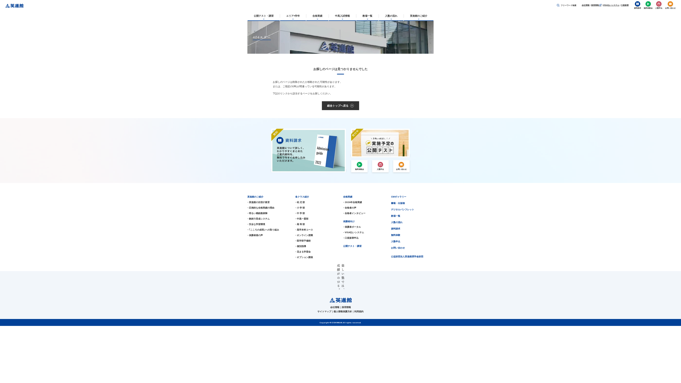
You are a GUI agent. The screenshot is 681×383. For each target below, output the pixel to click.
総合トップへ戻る (337, 105)
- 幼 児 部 (300, 202)
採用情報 (595, 5)
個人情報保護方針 (343, 311)
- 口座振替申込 (351, 238)
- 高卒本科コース (304, 229)
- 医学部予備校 (303, 240)
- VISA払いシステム (353, 232)
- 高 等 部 (300, 224)
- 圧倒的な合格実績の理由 (260, 207)
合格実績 (347, 196)
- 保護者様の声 (255, 235)
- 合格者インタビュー (354, 213)
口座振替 (625, 5)
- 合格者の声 (349, 207)
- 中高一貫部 (301, 218)
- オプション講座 (304, 257)
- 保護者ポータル (352, 227)
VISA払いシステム (611, 5)
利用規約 (359, 311)
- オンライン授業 (304, 235)
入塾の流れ (397, 222)
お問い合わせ (398, 247)
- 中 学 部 (300, 213)
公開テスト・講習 (352, 246)
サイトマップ (324, 311)
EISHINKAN (337, 323)
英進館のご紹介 (255, 196)
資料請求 (395, 228)
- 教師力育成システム (258, 218)
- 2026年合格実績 (352, 202)
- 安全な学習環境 (256, 224)
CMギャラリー (398, 196)
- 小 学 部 (300, 207)
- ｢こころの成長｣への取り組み (263, 229)
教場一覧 (395, 216)
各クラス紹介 (302, 196)
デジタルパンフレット (402, 209)
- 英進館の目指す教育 (258, 202)
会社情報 (585, 5)
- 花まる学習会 (303, 251)
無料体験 (395, 235)
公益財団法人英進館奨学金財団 (407, 256)
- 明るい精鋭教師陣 (257, 213)
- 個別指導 (300, 246)
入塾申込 (395, 241)
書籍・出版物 (398, 203)
